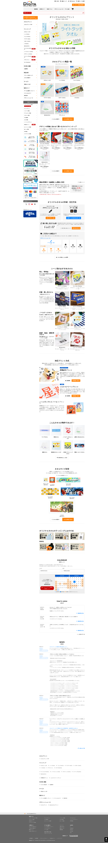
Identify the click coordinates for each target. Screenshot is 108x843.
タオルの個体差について (63, 475)
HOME (57, 1)
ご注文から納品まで (32, 828)
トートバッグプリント (74, 819)
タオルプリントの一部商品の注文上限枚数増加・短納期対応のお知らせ (64, 728)
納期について (64, 1)
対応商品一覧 (75, 380)
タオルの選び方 (56, 119)
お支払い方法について (32, 831)
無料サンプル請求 (81, 1)
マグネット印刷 (31, 819)
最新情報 (61, 829)
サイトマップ (59, 838)
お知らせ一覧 (82, 748)
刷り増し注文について (66, 228)
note (71, 832)
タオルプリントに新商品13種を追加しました (58, 646)
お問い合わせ (72, 1)
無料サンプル (62, 828)
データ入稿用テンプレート (48, 826)
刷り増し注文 (75, 228)
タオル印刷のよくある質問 (63, 257)
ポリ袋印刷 (46, 819)
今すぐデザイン (50, 217)
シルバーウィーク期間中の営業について (48, 588)
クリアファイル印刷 (32, 822)
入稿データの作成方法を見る (73, 217)
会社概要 (36, 838)
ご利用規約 (31, 838)
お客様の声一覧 (81, 634)
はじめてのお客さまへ (32, 826)
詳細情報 (68, 380)
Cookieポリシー (52, 838)
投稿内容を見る (81, 613)
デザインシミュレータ (48, 833)
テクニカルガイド (47, 828)
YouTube (71, 831)
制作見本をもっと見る (62, 457)
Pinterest (71, 829)
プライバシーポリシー (44, 838)
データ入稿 (46, 829)
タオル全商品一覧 (67, 119)
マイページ (62, 825)
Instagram (71, 828)
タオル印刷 (62, 819)
